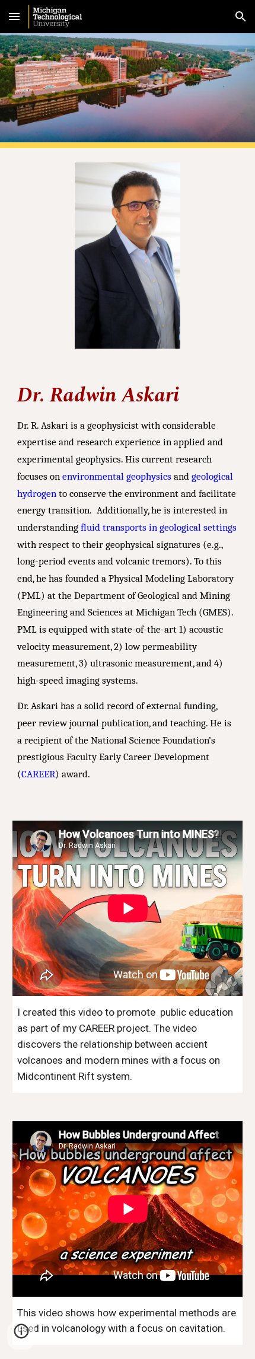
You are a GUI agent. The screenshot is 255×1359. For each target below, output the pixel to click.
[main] (127, 584)
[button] (14, 16)
